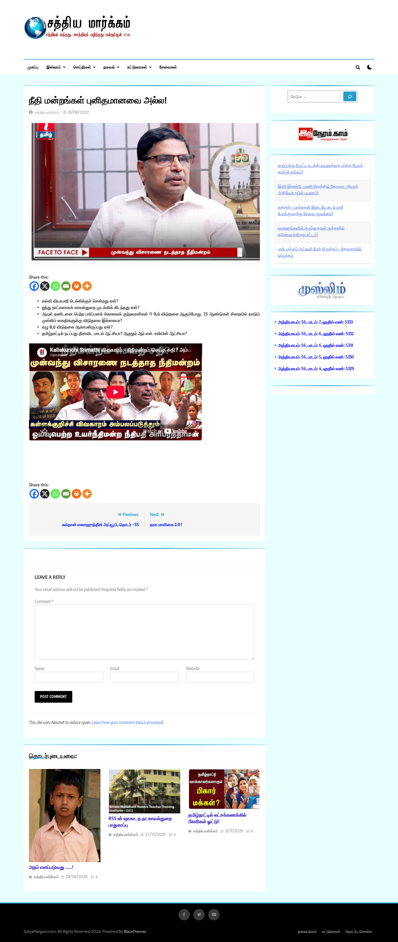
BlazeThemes (135, 931)
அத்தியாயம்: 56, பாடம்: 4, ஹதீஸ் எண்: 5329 (316, 368)
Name (39, 668)
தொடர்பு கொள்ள (358, 931)
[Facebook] (34, 286)
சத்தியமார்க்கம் (47, 112)
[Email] (66, 286)
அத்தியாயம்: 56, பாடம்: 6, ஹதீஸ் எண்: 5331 (315, 345)
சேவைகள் (168, 67)
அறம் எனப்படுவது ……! (51, 867)
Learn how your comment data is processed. (128, 722)
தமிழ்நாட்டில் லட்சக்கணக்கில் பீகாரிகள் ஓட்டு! (217, 818)
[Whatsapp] (55, 286)
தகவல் (109, 67)
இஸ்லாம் (54, 67)
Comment (44, 601)
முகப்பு (33, 67)
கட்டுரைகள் (137, 67)
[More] (87, 286)
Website (193, 668)
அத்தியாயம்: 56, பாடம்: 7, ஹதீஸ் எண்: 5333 (315, 322)
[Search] (349, 96)
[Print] (76, 286)
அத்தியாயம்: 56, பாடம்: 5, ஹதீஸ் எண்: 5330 (316, 357)
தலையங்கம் (307, 931)
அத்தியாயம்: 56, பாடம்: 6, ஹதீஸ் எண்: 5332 (316, 333)
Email (114, 668)
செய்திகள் (82, 67)
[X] (45, 286)
